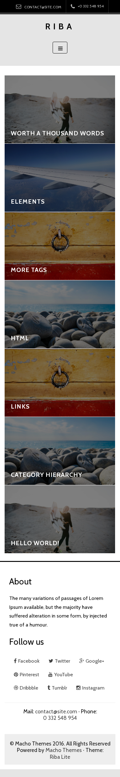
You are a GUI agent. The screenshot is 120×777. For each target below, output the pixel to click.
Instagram (93, 688)
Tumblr (59, 688)
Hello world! (35, 543)
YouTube (63, 674)
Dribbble (29, 688)
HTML (20, 338)
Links (20, 406)
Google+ (95, 661)
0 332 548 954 (60, 718)
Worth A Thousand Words (57, 133)
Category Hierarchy (46, 474)
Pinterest (29, 674)
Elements (28, 201)
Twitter (62, 661)
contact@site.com (42, 7)
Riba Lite (60, 757)
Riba (60, 26)
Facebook (28, 661)
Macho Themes (64, 750)
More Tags (29, 269)
